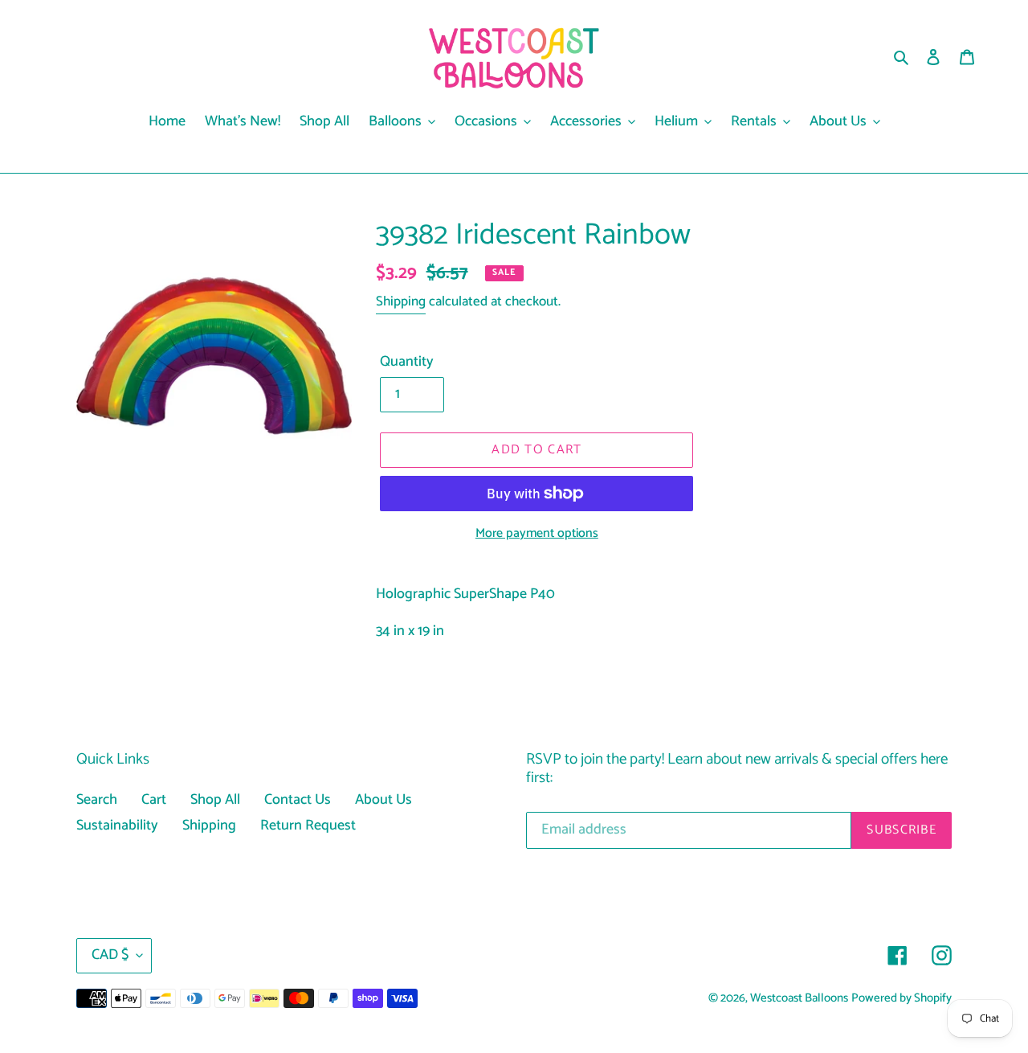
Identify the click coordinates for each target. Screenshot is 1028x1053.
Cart (153, 800)
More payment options (536, 533)
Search (96, 800)
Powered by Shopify (901, 998)
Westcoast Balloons (799, 998)
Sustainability (117, 825)
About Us (383, 800)
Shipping (401, 301)
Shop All (215, 800)
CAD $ (110, 955)
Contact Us (297, 800)
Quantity (407, 362)
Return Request (308, 825)
